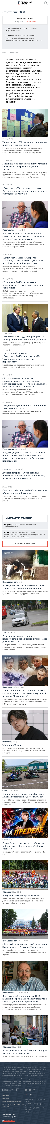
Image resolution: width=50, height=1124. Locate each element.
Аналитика (6, 469)
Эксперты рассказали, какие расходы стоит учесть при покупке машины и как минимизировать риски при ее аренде (24, 642)
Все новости (32, 21)
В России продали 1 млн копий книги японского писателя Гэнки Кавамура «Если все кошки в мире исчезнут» (23, 749)
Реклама (5, 1098)
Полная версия (8, 1114)
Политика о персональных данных (13, 1105)
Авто (4, 633)
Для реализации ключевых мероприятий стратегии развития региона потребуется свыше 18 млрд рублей (24, 495)
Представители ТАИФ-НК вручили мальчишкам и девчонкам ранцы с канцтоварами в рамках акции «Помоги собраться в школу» (23, 899)
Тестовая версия (9, 1116)
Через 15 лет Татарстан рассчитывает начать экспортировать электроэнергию (24, 409)
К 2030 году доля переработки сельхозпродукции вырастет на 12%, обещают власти (23, 360)
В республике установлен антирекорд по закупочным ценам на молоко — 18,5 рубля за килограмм (25, 589)
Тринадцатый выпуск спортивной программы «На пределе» (23, 848)
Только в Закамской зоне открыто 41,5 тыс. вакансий (24, 1053)
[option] (25, 35)
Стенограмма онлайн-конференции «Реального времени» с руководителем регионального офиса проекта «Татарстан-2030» (23, 240)
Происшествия (8, 687)
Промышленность (10, 582)
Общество (6, 742)
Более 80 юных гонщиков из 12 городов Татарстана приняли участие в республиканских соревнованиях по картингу (24, 799)
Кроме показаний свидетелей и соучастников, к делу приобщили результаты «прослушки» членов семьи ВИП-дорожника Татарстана (24, 697)
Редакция (6, 1095)
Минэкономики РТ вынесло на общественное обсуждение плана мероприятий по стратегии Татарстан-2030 (23, 38)
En (31, 1095)
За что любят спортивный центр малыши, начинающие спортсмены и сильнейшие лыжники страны (24, 949)
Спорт (5, 791)
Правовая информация (11, 1101)
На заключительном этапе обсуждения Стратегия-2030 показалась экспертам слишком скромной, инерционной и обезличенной (23, 264)
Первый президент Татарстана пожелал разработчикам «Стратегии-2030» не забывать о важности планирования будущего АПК (24, 386)
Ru (27, 1095)
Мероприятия (8, 230)
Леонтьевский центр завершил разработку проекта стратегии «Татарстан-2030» (24, 340)
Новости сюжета (25, 18)
